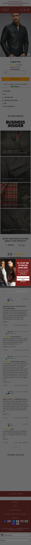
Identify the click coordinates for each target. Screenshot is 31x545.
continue (23, 279)
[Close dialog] (29, 260)
